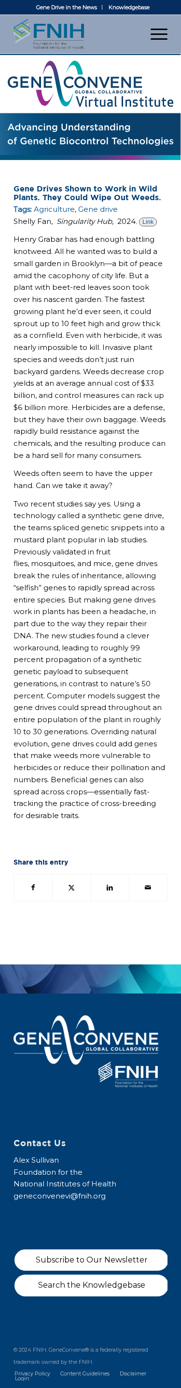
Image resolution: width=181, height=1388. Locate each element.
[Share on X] (71, 887)
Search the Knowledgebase (91, 1285)
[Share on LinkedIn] (110, 887)
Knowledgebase (129, 7)
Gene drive (98, 209)
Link (147, 222)
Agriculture (54, 209)
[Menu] (154, 34)
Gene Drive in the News (66, 7)
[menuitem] (66, 7)
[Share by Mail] (148, 887)
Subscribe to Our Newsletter (92, 1259)
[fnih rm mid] (75, 34)
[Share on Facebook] (33, 887)
